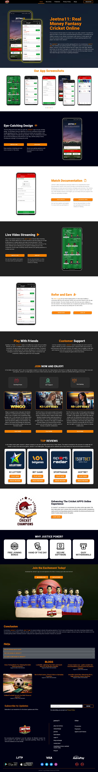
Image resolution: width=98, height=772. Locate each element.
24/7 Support (49, 385)
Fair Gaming (80, 384)
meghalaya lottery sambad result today (61, 746)
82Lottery (48, 1)
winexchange (57, 729)
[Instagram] (55, 764)
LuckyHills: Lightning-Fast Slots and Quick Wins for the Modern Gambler (49, 665)
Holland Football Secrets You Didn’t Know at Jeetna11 (17, 696)
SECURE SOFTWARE (60, 553)
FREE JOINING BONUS (15, 553)
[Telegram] (46, 764)
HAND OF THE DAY (37, 552)
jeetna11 (57, 721)
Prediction (57, 1)
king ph (56, 750)
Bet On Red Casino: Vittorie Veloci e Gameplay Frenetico (49, 675)
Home (41, 1)
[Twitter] (51, 764)
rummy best (57, 743)
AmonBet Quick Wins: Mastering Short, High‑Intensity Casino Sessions (80, 675)
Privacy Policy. (71, 710)
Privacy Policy (67, 1)
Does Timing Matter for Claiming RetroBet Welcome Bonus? (18, 665)
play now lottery (58, 726)
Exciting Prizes (18, 384)
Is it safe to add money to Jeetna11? (14, 656)
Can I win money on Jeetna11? (13, 653)
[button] (49, 649)
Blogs (75, 1)
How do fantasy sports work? (12, 649)
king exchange (58, 740)
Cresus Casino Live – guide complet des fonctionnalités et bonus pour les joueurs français (80, 666)
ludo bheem (57, 734)
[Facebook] (42, 764)
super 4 (56, 737)
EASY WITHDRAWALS (83, 553)
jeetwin (56, 731)
